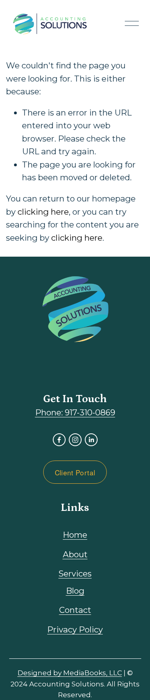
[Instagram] (75, 439)
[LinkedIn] (91, 439)
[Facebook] (59, 439)
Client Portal (75, 472)
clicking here (43, 212)
